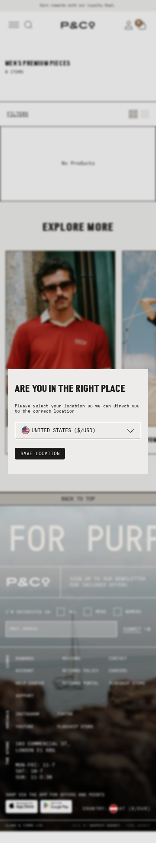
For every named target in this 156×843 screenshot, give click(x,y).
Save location (40, 453)
